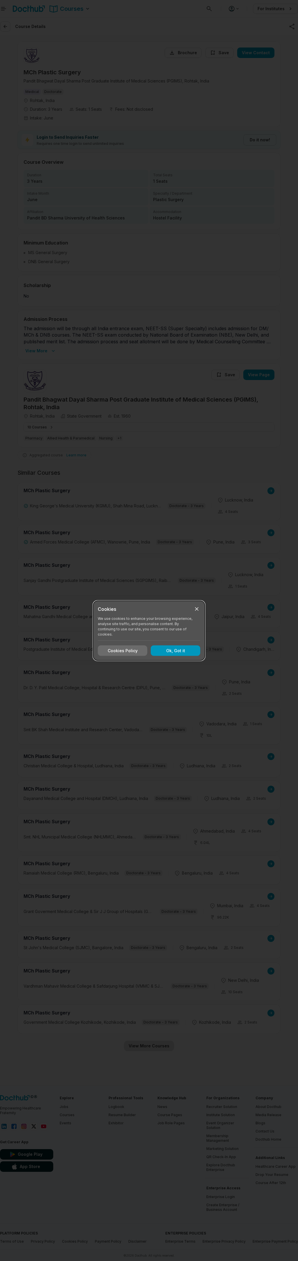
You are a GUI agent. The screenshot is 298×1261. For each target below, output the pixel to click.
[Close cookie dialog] (196, 608)
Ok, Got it (175, 650)
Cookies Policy (123, 650)
